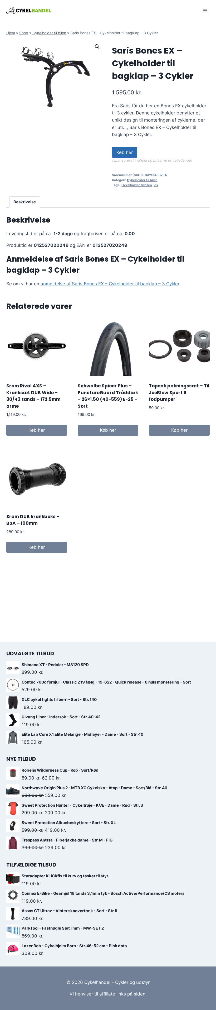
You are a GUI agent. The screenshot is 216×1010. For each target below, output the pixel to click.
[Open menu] (205, 10)
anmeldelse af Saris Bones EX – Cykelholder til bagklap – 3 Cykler (110, 283)
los (156, 185)
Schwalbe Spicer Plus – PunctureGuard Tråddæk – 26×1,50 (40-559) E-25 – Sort (108, 396)
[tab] (24, 202)
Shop (23, 33)
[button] (97, 46)
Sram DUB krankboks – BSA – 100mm (33, 520)
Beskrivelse (24, 201)
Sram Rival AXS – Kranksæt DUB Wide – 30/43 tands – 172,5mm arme (33, 396)
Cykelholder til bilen (49, 33)
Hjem (10, 33)
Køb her (124, 152)
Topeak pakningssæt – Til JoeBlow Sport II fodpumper (179, 392)
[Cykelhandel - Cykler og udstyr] (28, 10)
